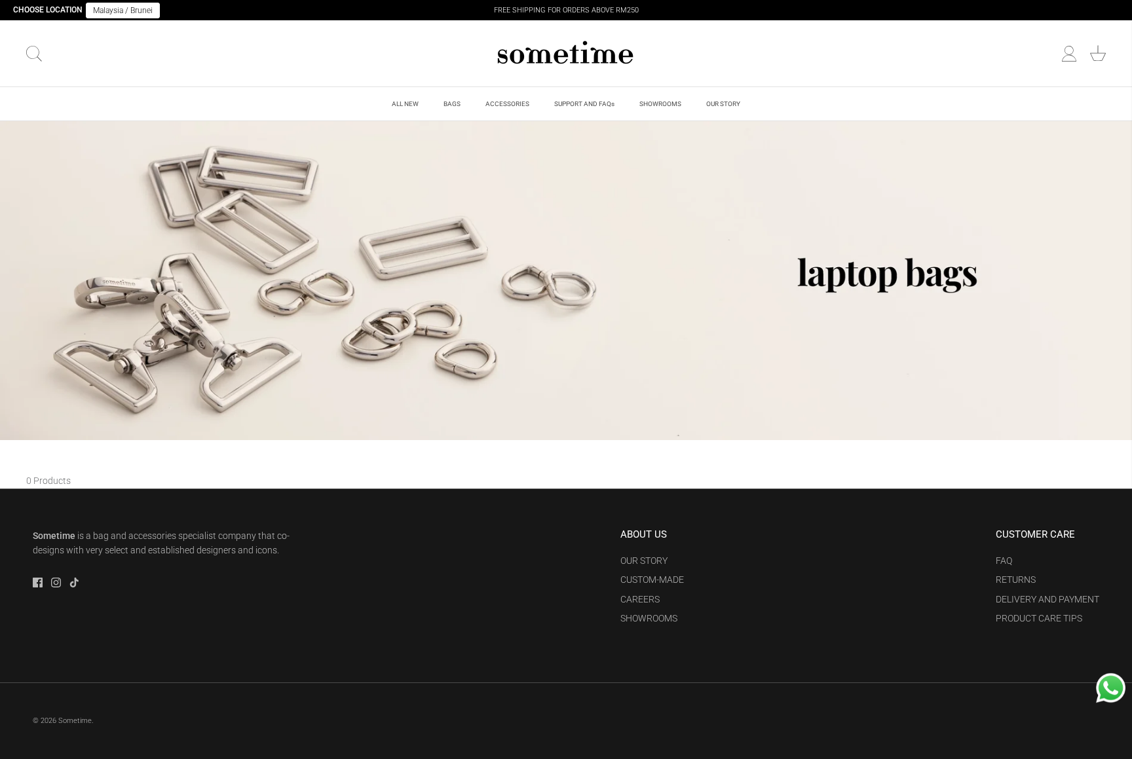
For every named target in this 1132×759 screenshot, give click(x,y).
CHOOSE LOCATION (48, 9)
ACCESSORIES (507, 103)
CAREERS (640, 599)
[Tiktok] (74, 582)
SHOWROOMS (660, 103)
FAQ (1004, 560)
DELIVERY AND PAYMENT (1047, 599)
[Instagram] (56, 582)
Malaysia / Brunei (123, 10)
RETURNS (1016, 579)
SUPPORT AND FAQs (584, 103)
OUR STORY (723, 103)
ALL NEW (405, 103)
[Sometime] (566, 53)
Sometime (75, 720)
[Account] (1069, 54)
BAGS (452, 103)
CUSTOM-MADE (652, 579)
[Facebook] (38, 582)
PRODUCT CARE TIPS (1039, 618)
